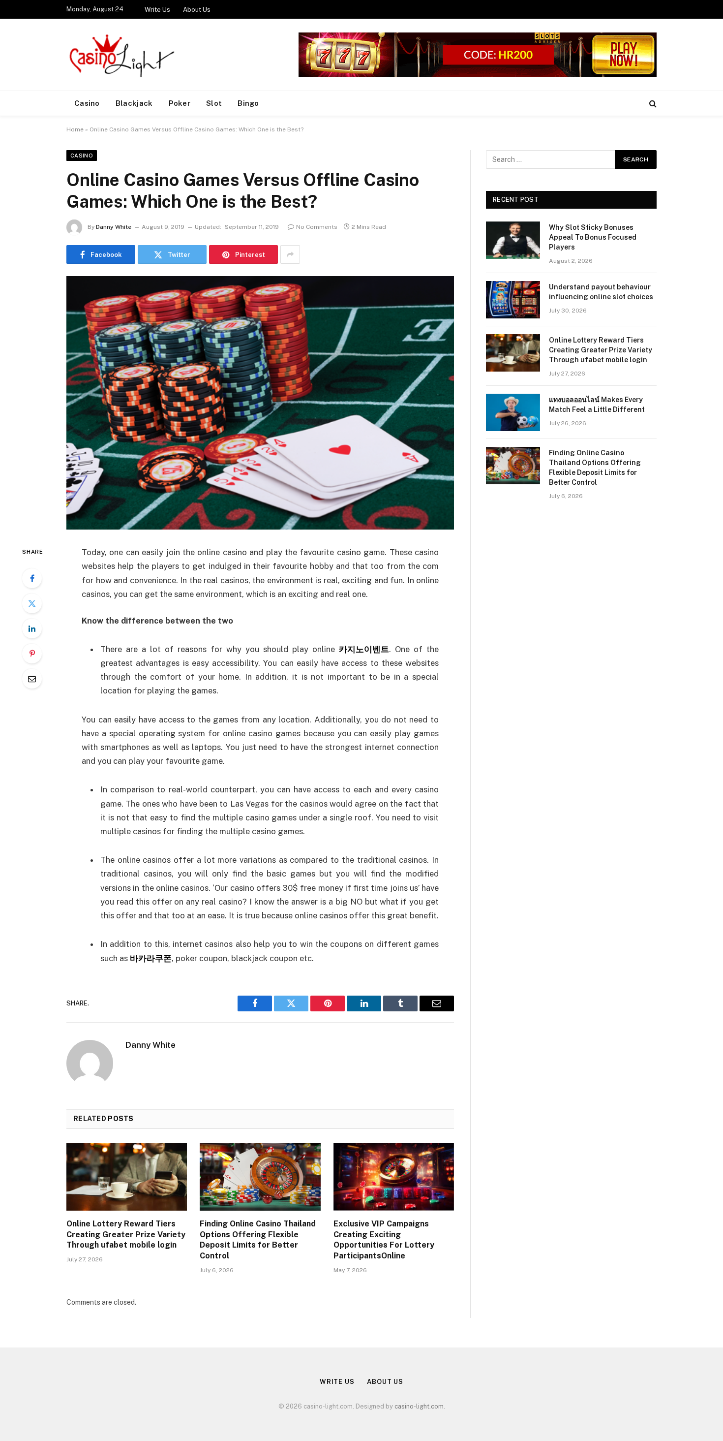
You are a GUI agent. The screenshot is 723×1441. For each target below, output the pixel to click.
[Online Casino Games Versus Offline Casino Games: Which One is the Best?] (260, 403)
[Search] (652, 104)
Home (75, 129)
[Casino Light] (120, 54)
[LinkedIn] (32, 628)
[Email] (32, 679)
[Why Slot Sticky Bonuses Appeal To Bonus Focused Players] (513, 240)
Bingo (248, 103)
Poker (180, 103)
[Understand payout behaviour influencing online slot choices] (513, 299)
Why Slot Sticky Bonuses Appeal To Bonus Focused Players (592, 237)
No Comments (316, 226)
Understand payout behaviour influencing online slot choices (601, 292)
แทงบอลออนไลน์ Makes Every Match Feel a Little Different (597, 404)
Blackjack (134, 103)
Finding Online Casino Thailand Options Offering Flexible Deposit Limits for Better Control (258, 1239)
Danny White (113, 226)
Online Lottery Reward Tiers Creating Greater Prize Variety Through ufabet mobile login (125, 1234)
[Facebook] (32, 578)
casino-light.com (419, 1406)
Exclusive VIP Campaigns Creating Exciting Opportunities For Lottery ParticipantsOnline (383, 1239)
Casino (87, 103)
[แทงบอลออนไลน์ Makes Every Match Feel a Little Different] (513, 412)
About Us (197, 9)
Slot (214, 103)
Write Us (157, 9)
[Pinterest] (32, 653)
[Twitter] (32, 603)
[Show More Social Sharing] (290, 254)
